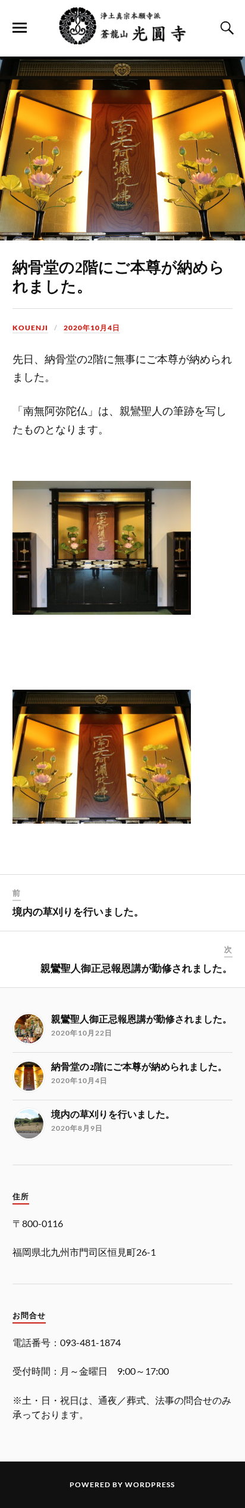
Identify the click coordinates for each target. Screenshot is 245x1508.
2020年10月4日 (92, 327)
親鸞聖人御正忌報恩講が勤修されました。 (136, 968)
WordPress (150, 1484)
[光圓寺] (122, 39)
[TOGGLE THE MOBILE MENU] (19, 28)
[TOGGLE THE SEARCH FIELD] (225, 28)
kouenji (30, 327)
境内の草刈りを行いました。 (78, 912)
